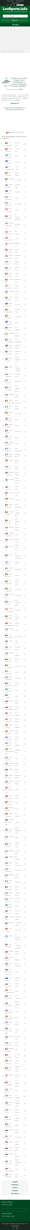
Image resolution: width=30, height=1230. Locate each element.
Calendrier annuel (20, 1)
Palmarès (15, 1190)
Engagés (15, 1182)
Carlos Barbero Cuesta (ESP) (8, 790)
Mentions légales (8, 1205)
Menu (17, 25)
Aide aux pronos (10, 1)
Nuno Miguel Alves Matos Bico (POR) (9, 822)
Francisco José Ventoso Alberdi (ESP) (9, 751)
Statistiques (15, 1185)
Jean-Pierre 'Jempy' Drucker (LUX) (9, 225)
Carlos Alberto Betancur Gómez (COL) (8, 972)
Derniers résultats (15, 3)
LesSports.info (15, 9)
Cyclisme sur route (13, 50)
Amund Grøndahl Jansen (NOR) (8, 1030)
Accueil (5, 50)
